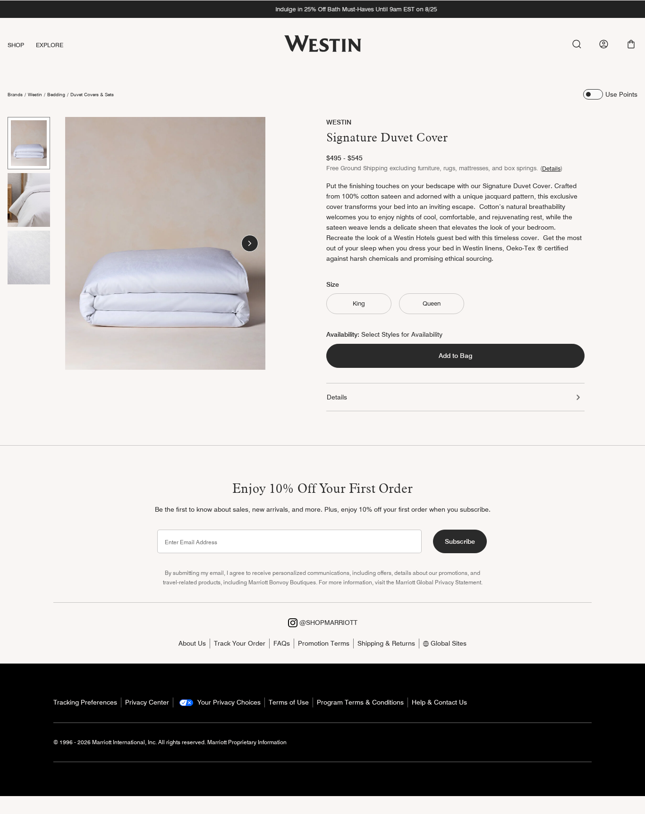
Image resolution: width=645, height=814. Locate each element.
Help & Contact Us (439, 702)
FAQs (281, 643)
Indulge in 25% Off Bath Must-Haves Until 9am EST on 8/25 (322, 9)
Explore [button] (50, 45)
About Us (192, 643)
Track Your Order (239, 643)
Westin (35, 94)
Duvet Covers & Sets (92, 94)
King (359, 303)
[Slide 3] (29, 257)
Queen (432, 303)
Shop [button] (16, 45)
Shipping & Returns (386, 643)
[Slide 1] (29, 143)
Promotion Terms (323, 643)
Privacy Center (147, 702)
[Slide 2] (29, 200)
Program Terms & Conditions (360, 702)
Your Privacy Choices (228, 702)
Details (551, 168)
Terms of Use (289, 702)
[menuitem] (22, 45)
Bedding (56, 94)
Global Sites (448, 643)
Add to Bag (455, 355)
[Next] (249, 243)
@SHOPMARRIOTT (327, 622)
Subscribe (460, 541)
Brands (15, 94)
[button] (631, 44)
